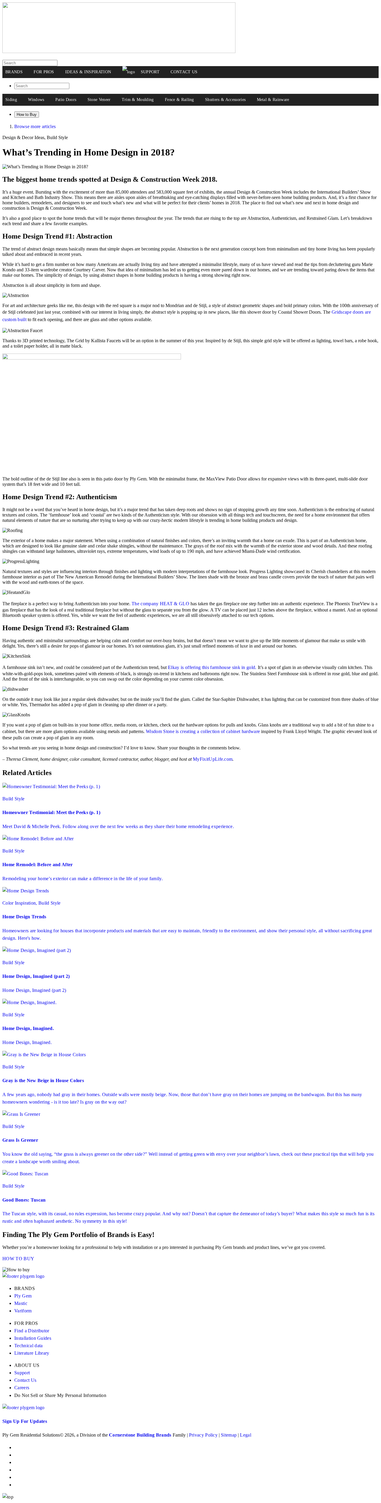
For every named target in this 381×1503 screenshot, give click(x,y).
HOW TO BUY (18, 1258)
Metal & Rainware (273, 99)
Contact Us (25, 1380)
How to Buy (27, 114)
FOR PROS (44, 72)
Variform (23, 1310)
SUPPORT (150, 72)
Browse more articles (35, 126)
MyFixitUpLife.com (212, 759)
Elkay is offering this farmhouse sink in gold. (212, 667)
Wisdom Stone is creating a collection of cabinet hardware (203, 731)
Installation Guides (32, 1338)
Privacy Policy (203, 1434)
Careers (21, 1387)
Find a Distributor (31, 1330)
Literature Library (31, 1353)
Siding (11, 99)
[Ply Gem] (118, 51)
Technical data (28, 1345)
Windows (36, 99)
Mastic (20, 1303)
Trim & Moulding (138, 99)
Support (22, 1372)
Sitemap (229, 1434)
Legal (245, 1434)
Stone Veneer (99, 99)
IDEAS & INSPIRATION (88, 72)
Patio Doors (65, 99)
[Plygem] (128, 72)
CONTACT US (184, 72)
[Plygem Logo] (23, 1276)
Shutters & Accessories (225, 99)
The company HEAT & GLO (160, 603)
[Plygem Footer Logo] (23, 1407)
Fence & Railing (179, 99)
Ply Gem (23, 1295)
